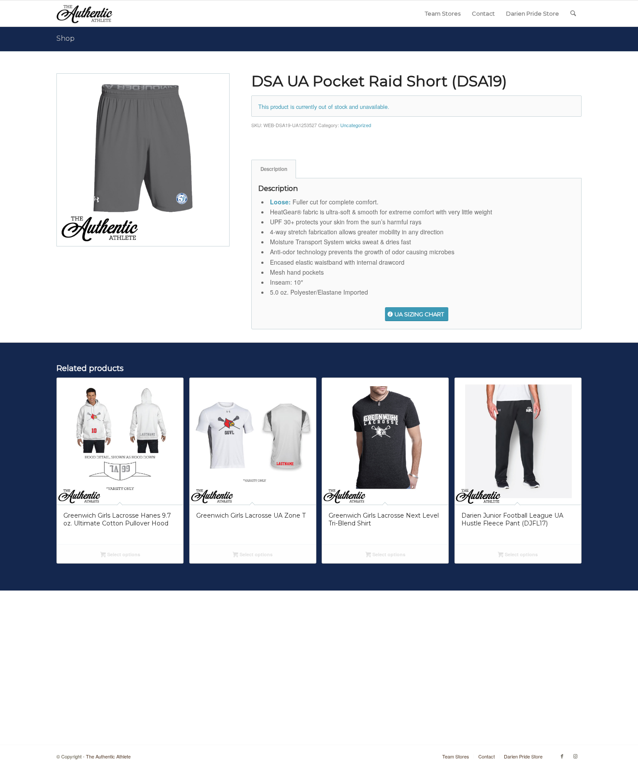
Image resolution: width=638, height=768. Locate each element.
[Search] (573, 13)
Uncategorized (355, 124)
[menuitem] (442, 13)
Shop (65, 38)
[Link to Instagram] (575, 755)
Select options (123, 554)
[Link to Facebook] (562, 755)
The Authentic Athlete (108, 756)
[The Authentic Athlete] (84, 13)
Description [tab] (273, 169)
